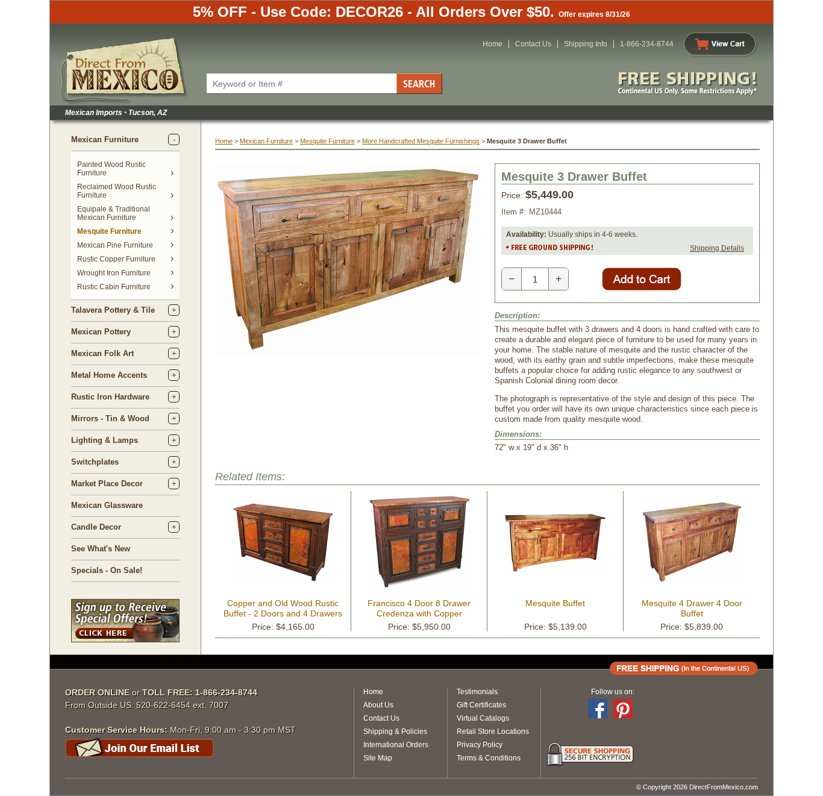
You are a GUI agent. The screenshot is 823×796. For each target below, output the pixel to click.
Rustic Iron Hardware (110, 396)
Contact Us (533, 44)
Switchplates (95, 461)
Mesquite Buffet (555, 603)
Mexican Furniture (105, 139)
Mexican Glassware (107, 505)
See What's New (100, 548)
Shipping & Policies (395, 731)
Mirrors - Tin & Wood (110, 418)
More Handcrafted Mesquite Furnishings (421, 141)
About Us (378, 705)
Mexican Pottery (101, 331)
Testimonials (477, 692)
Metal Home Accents (109, 375)
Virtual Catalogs (483, 718)
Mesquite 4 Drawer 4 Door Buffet (692, 608)
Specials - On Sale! (106, 570)
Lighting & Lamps (104, 440)
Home (492, 44)
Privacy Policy (479, 745)
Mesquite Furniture (109, 231)
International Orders (395, 745)
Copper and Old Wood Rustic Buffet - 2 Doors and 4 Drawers (283, 608)
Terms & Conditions (489, 758)
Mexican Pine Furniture (115, 245)
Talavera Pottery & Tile (113, 310)
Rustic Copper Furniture (116, 259)
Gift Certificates (481, 705)
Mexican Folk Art (102, 353)
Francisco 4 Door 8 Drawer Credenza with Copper (419, 608)
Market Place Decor (107, 483)
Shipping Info (585, 44)
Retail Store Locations (493, 731)
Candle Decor (96, 526)
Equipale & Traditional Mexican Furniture (113, 213)
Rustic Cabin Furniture (114, 287)
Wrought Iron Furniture (114, 273)
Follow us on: (612, 692)
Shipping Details (717, 248)
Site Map (377, 758)
